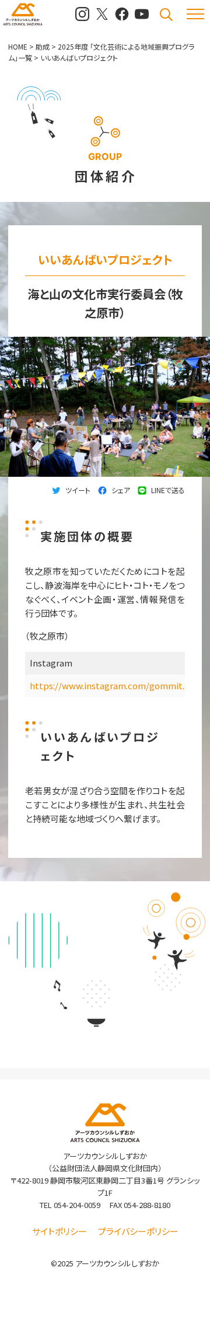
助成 (43, 46)
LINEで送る (168, 490)
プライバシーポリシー (138, 1231)
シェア (120, 490)
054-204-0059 (77, 1204)
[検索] (166, 14)
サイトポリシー (59, 1231)
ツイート (77, 490)
